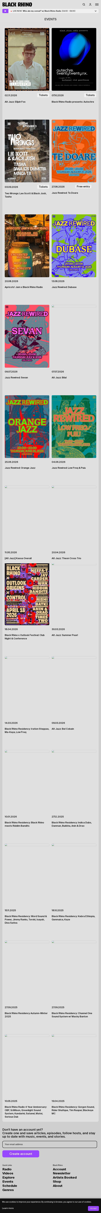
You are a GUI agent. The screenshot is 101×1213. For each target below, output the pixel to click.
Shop (57, 1181)
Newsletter (61, 1173)
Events (7, 1181)
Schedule (9, 1185)
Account (59, 1169)
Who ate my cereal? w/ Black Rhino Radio (49, 11)
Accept (93, 1208)
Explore (8, 1177)
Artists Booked (65, 1177)
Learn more (8, 1208)
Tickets (43, 95)
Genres (8, 1190)
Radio (7, 1169)
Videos (7, 1173)
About (57, 1185)
